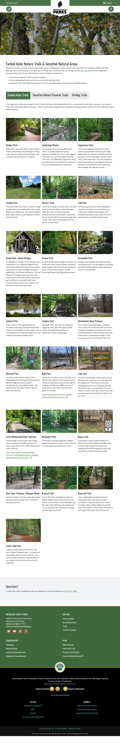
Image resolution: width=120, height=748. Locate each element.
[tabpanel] (60, 337)
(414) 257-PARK (12, 624)
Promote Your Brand (71, 652)
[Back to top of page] (115, 742)
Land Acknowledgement (15, 652)
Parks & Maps (68, 618)
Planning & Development (16, 656)
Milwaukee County (12, 3)
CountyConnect (45, 728)
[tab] (18, 95)
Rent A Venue (68, 644)
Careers (33, 713)
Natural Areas (11, 648)
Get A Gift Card (69, 648)
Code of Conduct (69, 630)
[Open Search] (111, 9)
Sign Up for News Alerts (87, 705)
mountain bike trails (14, 73)
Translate (109, 3)
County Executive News (87, 709)
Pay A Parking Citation (72, 656)
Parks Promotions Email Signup (18, 626)
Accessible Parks (70, 622)
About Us (48, 683)
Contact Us (71, 683)
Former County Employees (33, 717)
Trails (65, 626)
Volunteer (10, 644)
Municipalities (59, 683)
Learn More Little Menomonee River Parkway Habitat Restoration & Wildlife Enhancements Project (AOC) (22, 455)
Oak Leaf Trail (86, 70)
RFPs (33, 709)
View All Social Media (60, 695)
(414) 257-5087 (70, 591)
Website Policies (74, 728)
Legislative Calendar (32, 705)
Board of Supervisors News (87, 713)
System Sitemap (61, 728)
